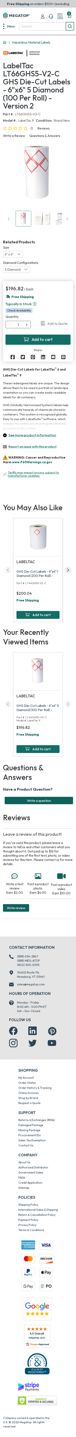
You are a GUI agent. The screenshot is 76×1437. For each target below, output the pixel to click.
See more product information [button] (32, 435)
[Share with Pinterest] (33, 357)
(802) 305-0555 (28, 965)
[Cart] (69, 16)
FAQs (21, 1177)
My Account (26, 1078)
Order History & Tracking (35, 1088)
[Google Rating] (37, 1308)
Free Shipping (27, 600)
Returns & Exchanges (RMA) (36, 1120)
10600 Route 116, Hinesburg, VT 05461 (31, 975)
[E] (53, 357)
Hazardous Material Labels (31, 42)
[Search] (70, 26)
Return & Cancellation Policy (37, 1215)
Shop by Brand (28, 1098)
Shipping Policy (28, 1205)
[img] (40, 53)
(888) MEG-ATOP (28, 961)
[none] (9, 26)
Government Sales (30, 1172)
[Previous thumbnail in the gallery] (8, 218)
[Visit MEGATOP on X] (32, 1043)
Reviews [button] (43, 128)
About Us (24, 1162)
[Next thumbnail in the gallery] (67, 218)
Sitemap (23, 1188)
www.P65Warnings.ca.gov (32, 462)
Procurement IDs (29, 1135)
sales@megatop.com (31, 984)
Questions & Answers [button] (44, 135)
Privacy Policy (27, 1225)
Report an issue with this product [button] (32, 446)
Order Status (27, 1083)
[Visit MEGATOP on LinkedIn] (32, 1031)
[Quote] (60, 16)
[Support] (51, 16)
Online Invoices (28, 1093)
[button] (34, 304)
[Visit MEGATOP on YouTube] (52, 1043)
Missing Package (29, 1130)
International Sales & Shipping (38, 1210)
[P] (63, 357)
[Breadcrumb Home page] (4, 42)
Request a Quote (29, 1103)
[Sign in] (42, 16)
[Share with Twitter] (23, 357)
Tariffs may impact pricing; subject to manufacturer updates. (33, 474)
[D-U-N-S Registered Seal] (37, 1363)
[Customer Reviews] (37, 1336)
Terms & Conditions (31, 1230)
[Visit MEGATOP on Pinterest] (52, 1031)
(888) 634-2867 (27, 956)
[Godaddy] (28, 1386)
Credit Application (30, 1183)
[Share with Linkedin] (43, 357)
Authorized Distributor (33, 1167)
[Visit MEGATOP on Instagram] (13, 1043)
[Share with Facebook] (13, 357)
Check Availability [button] (19, 310)
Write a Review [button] (14, 135)
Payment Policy (28, 1220)
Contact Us (25, 1145)
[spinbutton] (18, 324)
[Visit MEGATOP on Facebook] (13, 1031)
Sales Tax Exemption (32, 1140)
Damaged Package (30, 1125)
